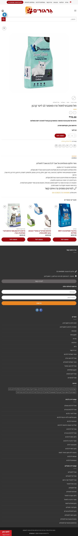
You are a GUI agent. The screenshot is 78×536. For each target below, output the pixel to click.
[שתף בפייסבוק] (71, 146)
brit (67, 389)
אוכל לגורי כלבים (71, 413)
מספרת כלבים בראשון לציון (68, 327)
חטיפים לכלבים (71, 421)
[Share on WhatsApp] (74, 146)
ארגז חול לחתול (71, 484)
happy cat (36, 389)
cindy (56, 389)
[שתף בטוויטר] (67, 146)
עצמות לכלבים (71, 456)
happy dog (29, 389)
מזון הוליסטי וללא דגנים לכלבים (66, 417)
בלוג (75, 346)
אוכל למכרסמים (71, 374)
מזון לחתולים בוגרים (70, 511)
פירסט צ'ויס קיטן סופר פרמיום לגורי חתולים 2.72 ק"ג (14, 232)
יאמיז (35, 392)
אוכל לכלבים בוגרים (70, 409)
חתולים (63, 102)
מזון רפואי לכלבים (70, 449)
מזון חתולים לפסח (70, 503)
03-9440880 (66, 193)
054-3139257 (56, 193)
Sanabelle (52, 392)
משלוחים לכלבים (40, 2)
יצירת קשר (49, 2)
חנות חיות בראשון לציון (69, 323)
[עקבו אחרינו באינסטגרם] (37, 310)
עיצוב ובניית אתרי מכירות (48, 530)
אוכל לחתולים (72, 472)
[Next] (1, 224)
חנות (68, 102)
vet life (46, 392)
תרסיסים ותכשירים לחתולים (67, 523)
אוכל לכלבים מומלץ (70, 406)
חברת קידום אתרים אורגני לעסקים (32, 530)
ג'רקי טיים (40, 392)
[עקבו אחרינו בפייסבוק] (41, 310)
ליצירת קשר (39, 281)
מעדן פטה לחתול (21, 392)
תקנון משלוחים (71, 370)
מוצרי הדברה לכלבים (69, 441)
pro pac (59, 392)
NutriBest (17, 389)
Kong (23, 389)
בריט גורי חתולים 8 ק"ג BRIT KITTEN (67, 232)
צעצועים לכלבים (71, 460)
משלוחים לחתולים (29, 2)
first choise (44, 389)
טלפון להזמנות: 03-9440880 (65, 271)
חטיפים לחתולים (71, 492)
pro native (65, 392)
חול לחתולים (56, 102)
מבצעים (56, 2)
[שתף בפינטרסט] (60, 146)
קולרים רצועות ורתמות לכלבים (67, 425)
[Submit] (4, 19)
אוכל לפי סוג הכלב (70, 358)
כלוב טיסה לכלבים (70, 437)
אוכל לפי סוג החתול (70, 366)
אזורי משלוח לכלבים (70, 354)
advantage (73, 389)
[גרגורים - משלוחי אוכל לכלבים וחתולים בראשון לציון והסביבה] (39, 11)
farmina (51, 389)
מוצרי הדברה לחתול (70, 499)
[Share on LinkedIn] (56, 146)
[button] (75, 10)
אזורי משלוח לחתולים (69, 362)
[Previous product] (70, 112)
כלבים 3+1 (29, 392)
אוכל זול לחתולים (71, 476)
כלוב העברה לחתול (70, 495)
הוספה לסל (60, 136)
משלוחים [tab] (74, 158)
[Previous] (76, 224)
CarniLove (62, 389)
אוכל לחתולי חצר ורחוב (69, 480)
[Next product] (74, 112)
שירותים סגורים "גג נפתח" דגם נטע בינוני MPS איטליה (39, 232)
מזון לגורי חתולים (71, 507)
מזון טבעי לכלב (71, 445)
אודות (66, 2)
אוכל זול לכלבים (71, 429)
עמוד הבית (73, 102)
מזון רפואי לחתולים (70, 515)
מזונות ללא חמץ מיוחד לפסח (67, 452)
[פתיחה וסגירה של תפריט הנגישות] (4, 14)
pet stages (73, 392)
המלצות (61, 2)
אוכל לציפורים (72, 378)
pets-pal (11, 389)
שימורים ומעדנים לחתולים (68, 519)
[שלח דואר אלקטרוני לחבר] (63, 146)
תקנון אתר (73, 335)
